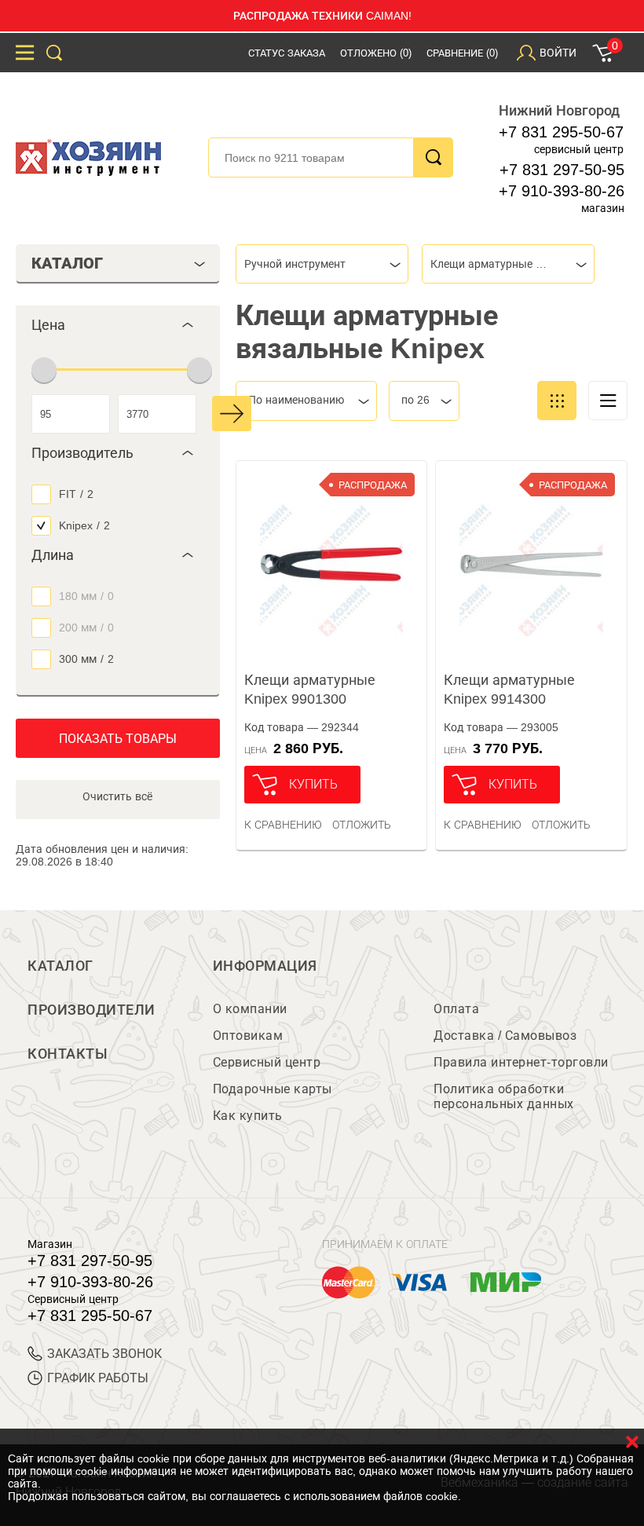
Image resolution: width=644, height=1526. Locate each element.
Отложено (376, 53)
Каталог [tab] (67, 263)
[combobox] (322, 264)
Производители (91, 1010)
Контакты (67, 1054)
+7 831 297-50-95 (561, 169)
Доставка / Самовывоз (505, 1035)
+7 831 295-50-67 (561, 132)
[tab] (118, 325)
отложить (361, 824)
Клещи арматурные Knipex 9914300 (509, 689)
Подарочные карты (272, 1089)
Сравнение (462, 53)
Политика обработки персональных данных (504, 1096)
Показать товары (118, 738)
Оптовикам (248, 1035)
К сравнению (283, 824)
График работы (97, 1378)
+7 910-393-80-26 (561, 190)
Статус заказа (286, 53)
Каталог (60, 966)
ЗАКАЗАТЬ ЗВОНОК (104, 1353)
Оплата (456, 1009)
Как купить (248, 1115)
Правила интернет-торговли (521, 1062)
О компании (250, 1009)
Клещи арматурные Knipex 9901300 (309, 689)
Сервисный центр (267, 1062)
